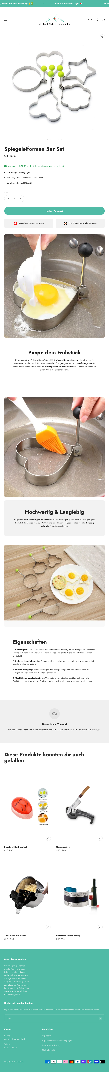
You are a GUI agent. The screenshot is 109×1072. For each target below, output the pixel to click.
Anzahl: (7, 192)
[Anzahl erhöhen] (20, 198)
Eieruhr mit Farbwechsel (15, 847)
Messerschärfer (63, 847)
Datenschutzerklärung (51, 1045)
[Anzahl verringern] (8, 198)
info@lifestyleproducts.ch (14, 1038)
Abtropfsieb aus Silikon (15, 935)
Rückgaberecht (48, 1050)
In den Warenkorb (54, 211)
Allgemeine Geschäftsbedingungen (57, 1040)
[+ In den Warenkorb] (48, 838)
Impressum (46, 1035)
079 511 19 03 (10, 1047)
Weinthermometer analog (68, 935)
